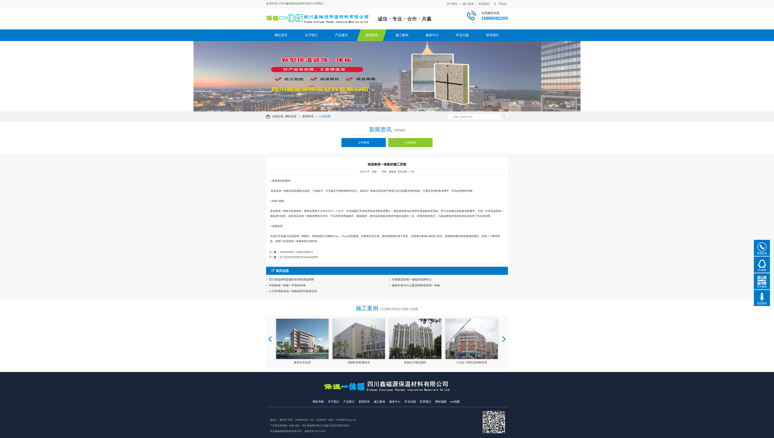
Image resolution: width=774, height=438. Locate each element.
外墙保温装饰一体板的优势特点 (296, 252)
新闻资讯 (371, 35)
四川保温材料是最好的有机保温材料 (298, 257)
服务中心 (432, 35)
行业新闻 (324, 116)
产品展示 (341, 35)
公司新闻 (363, 142)
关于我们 (452, 3)
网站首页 (281, 35)
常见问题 (462, 35)
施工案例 (468, 3)
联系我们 (484, 3)
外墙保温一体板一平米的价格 (287, 285)
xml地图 (455, 401)
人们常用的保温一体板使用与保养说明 (293, 291)
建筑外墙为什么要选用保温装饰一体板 (416, 285)
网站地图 (440, 401)
